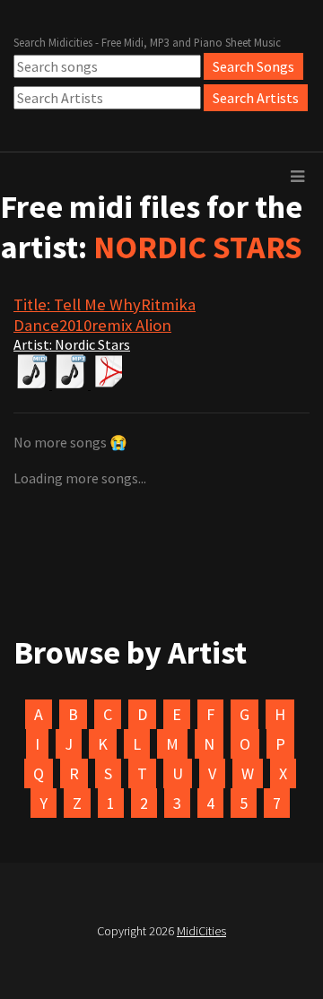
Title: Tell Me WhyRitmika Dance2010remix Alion (104, 314)
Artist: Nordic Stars (71, 344)
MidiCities (201, 931)
